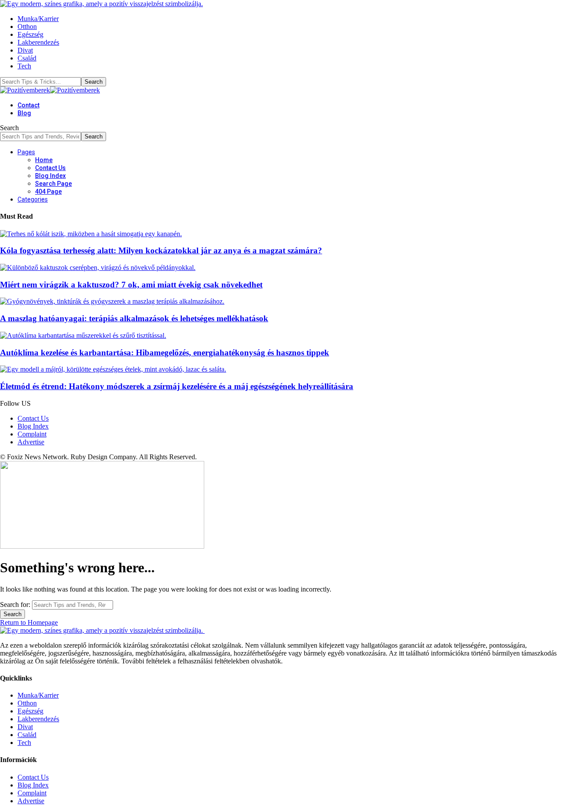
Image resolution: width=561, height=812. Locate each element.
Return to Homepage (29, 622)
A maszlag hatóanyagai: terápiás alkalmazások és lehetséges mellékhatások (134, 318)
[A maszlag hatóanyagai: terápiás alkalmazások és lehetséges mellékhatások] (112, 301)
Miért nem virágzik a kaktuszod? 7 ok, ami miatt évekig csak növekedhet (131, 284)
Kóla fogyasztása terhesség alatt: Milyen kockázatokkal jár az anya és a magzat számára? (161, 250)
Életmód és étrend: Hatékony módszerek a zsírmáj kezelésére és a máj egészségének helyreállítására (176, 386)
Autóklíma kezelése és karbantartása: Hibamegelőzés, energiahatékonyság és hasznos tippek (164, 352)
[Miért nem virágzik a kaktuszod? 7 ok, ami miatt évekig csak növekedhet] (97, 267)
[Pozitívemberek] (50, 90)
